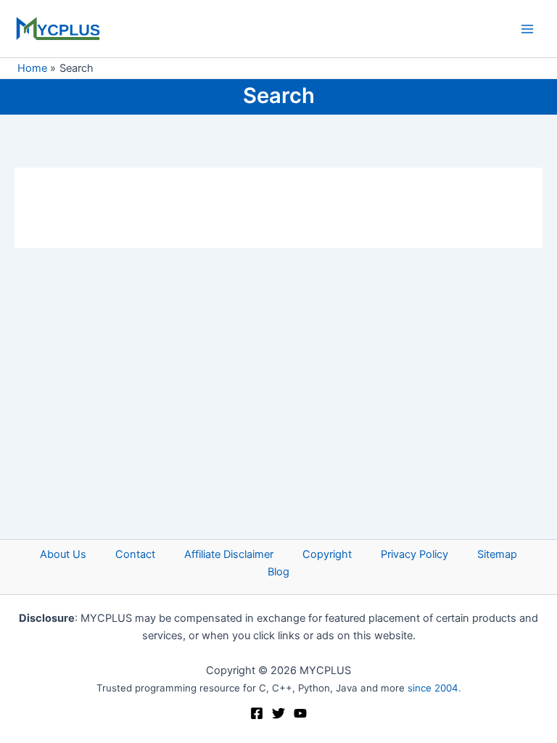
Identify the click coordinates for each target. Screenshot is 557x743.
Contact (135, 554)
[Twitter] (278, 713)
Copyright (327, 554)
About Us (63, 554)
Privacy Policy (414, 554)
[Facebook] (256, 713)
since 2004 (433, 688)
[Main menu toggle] (527, 29)
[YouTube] (300, 713)
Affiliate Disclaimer (228, 554)
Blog (278, 571)
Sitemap (497, 554)
